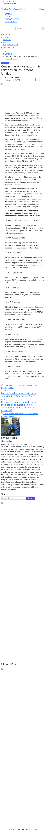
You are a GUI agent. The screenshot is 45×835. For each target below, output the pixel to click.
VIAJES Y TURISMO (12, 19)
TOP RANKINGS (11, 21)
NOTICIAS (8, 14)
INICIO (7, 11)
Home (7, 51)
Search (30, 498)
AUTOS (7, 16)
